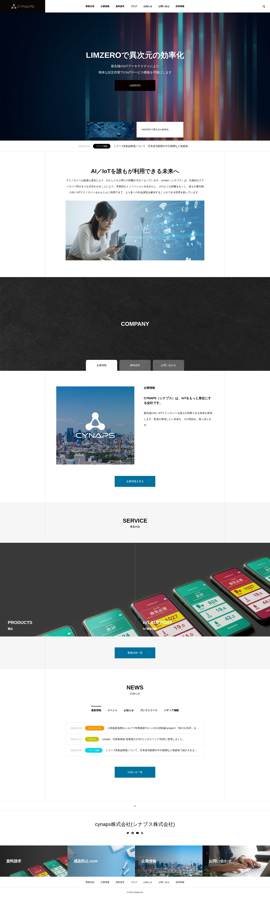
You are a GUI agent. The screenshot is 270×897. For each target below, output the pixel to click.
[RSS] (142, 833)
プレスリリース (102, 146)
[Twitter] (128, 833)
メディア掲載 (171, 710)
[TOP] (135, 806)
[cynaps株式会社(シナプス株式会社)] (22, 6)
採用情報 (180, 6)
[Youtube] (137, 833)
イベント (113, 710)
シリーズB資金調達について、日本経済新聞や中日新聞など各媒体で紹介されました (153, 750)
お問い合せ (163, 6)
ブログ (134, 6)
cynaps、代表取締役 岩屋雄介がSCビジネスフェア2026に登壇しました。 (143, 739)
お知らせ (147, 6)
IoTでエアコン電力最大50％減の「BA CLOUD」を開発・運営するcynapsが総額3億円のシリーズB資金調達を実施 (153, 146)
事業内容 (90, 6)
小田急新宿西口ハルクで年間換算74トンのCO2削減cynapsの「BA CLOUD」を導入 (154, 728)
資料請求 (120, 6)
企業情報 (105, 6)
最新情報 (96, 710)
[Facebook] (132, 833)
